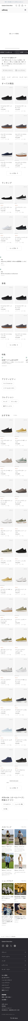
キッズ (5, 401)
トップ (2, 936)
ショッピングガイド (7, 980)
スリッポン (14, 401)
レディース (15, 77)
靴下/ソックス (7, 406)
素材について (5, 990)
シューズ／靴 (19, 804)
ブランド (8, 936)
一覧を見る (23, 827)
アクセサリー (7, 804)
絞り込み (15, 1018)
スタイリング (5, 985)
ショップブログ (6, 987)
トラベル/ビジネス (8, 388)
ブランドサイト (9, 70)
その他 (5, 809)
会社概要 (4, 999)
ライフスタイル (7, 383)
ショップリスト (21, 70)
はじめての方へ (6, 977)
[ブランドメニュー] (25, 10)
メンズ (8, 77)
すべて (3, 77)
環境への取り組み (6, 997)
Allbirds (13, 936)
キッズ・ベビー (23, 77)
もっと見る (13, 788)
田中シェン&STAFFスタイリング (14, 35)
